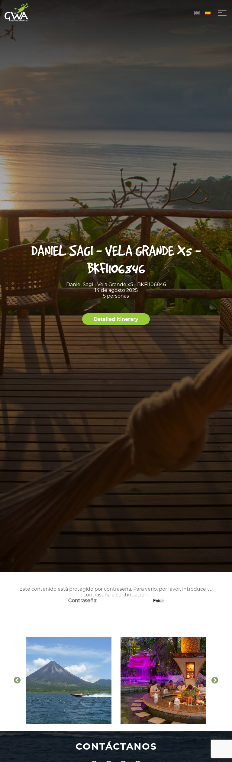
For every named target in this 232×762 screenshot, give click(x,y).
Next (215, 680)
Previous (17, 680)
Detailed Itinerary (116, 319)
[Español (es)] (208, 13)
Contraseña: (83, 600)
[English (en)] (197, 13)
